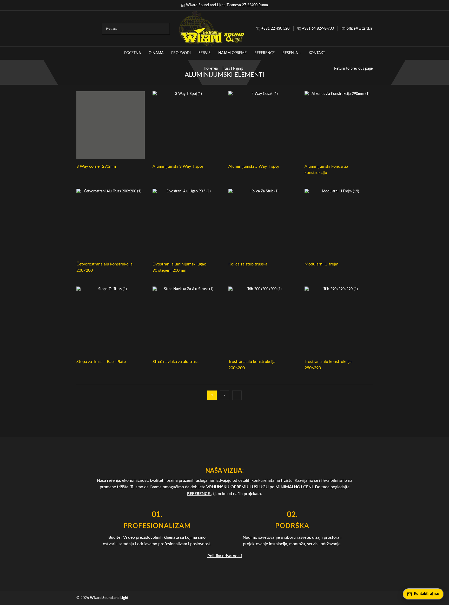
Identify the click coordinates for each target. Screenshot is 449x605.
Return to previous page (353, 68)
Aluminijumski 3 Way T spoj (178, 166)
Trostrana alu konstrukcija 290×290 (328, 365)
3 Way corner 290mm (96, 166)
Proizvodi (181, 53)
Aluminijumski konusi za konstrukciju (326, 169)
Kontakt (317, 53)
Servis (204, 53)
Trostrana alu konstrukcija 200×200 (251, 365)
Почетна (211, 68)
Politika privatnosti (224, 556)
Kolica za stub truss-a (247, 264)
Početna (132, 53)
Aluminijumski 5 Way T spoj (253, 166)
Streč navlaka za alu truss (176, 362)
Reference (264, 53)
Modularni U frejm (321, 264)
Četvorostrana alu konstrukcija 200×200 (104, 267)
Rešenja (290, 53)
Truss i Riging (232, 68)
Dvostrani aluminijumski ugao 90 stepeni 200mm (179, 267)
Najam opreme (232, 53)
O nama (156, 53)
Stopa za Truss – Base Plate (101, 362)
